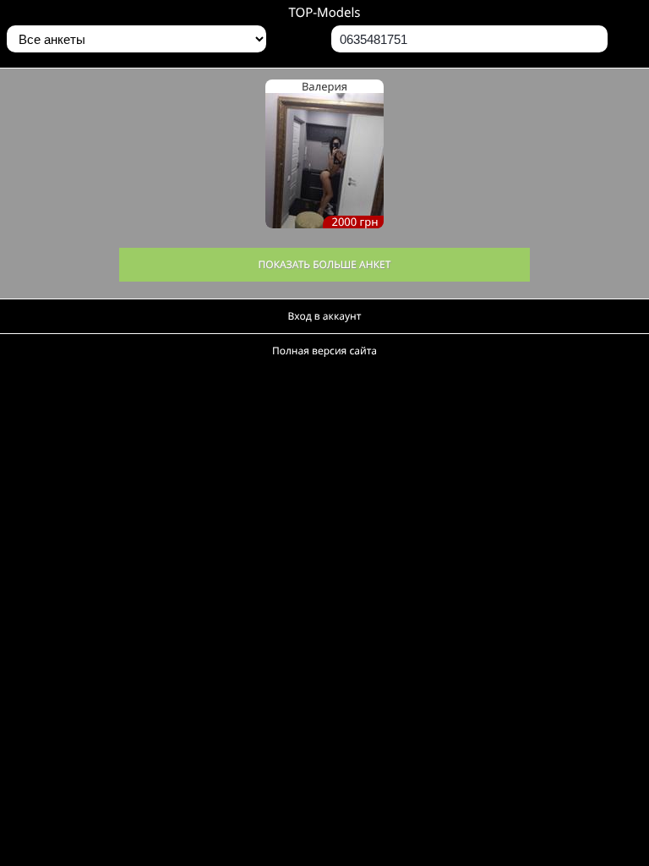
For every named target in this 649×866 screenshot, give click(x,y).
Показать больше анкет (325, 264)
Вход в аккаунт (325, 316)
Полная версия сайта (324, 350)
